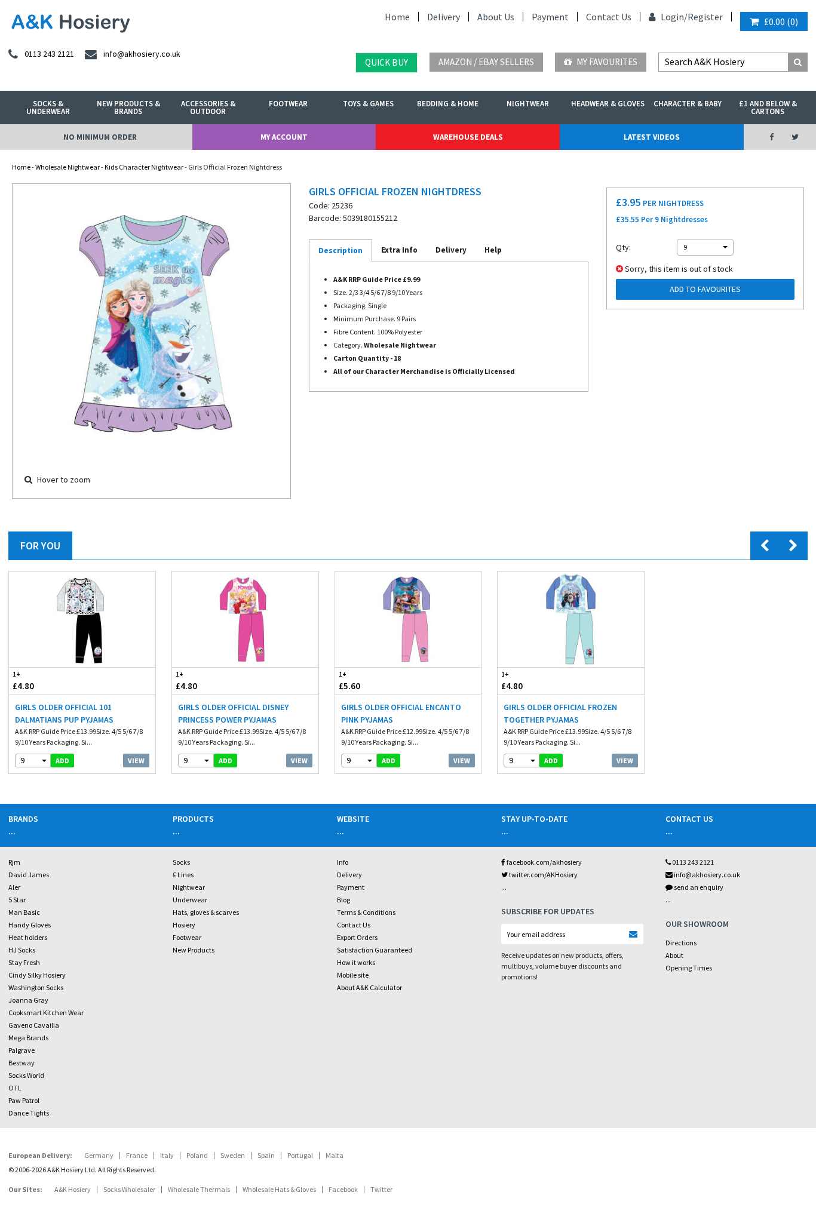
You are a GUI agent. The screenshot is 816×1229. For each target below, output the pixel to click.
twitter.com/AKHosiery (543, 874)
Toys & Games (368, 104)
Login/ (673, 17)
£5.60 (349, 681)
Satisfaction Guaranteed (374, 949)
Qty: (623, 247)
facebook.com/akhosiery (543, 862)
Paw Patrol (23, 1100)
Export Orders (357, 937)
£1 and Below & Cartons (768, 107)
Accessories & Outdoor (208, 107)
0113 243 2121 (692, 862)
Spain (266, 1155)
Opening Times (688, 967)
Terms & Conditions (366, 912)
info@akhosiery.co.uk (707, 874)
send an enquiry (698, 887)
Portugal (300, 1155)
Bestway (21, 1062)
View (136, 760)
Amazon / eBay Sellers (486, 61)
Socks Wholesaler (129, 1189)
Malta (334, 1155)
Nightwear (528, 104)
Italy (167, 1155)
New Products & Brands (128, 107)
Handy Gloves (29, 924)
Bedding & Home (447, 104)
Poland (197, 1155)
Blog (343, 899)
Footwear (288, 104)
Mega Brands (28, 1037)
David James (28, 874)
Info (342, 862)
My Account (284, 137)
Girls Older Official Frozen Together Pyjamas (560, 713)
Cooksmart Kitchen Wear (46, 1012)
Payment (550, 17)
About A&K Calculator (369, 987)
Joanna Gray (28, 1000)
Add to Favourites (705, 289)
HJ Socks (21, 949)
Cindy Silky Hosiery (37, 974)
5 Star (17, 899)
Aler (14, 887)
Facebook (343, 1189)
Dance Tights (28, 1112)
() (781, 21)
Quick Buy (386, 62)
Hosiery (184, 924)
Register (705, 17)
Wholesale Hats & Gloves (279, 1189)
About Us (495, 17)
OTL (15, 1087)
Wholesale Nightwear (67, 166)
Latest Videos (652, 137)
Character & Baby (688, 104)
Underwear (190, 899)
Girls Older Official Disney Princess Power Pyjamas (233, 713)
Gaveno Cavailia (33, 1025)
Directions (681, 942)
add (62, 760)
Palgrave (21, 1050)
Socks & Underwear (48, 107)
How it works (356, 962)
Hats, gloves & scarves (206, 912)
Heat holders (27, 937)
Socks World (26, 1075)
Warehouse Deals (468, 137)
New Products (193, 949)
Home (397, 17)
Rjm (14, 862)
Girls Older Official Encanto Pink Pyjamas (401, 713)
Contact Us (608, 17)
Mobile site (353, 974)
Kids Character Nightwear (144, 166)
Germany (98, 1155)
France (137, 1155)
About (674, 955)
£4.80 (23, 681)
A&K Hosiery (72, 1189)
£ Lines (183, 874)
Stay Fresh (24, 962)
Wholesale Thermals (199, 1189)
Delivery (443, 17)
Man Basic (24, 912)
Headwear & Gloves (608, 104)
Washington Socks (35, 987)
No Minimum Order (100, 137)
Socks (181, 862)
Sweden (232, 1155)
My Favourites (606, 61)
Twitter (381, 1189)
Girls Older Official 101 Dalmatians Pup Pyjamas (64, 713)
